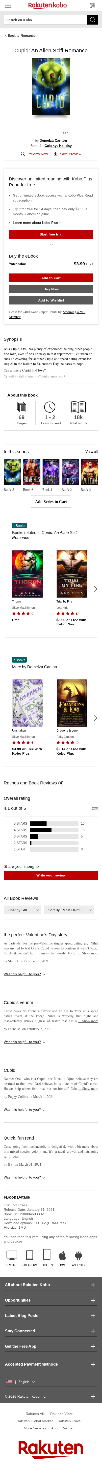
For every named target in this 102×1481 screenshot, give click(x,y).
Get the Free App (20, 1346)
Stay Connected (20, 1331)
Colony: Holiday (58, 146)
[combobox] (22, 910)
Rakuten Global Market (35, 1421)
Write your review (51, 875)
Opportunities (18, 1300)
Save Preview (70, 154)
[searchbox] (51, 20)
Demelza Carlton (53, 140)
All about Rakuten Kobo (27, 1285)
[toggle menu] (8, 5)
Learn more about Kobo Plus (35, 223)
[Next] (95, 589)
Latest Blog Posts (21, 1315)
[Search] (92, 20)
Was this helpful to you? (22, 974)
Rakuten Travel (69, 1421)
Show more (88, 953)
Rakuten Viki (35, 1414)
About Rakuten (63, 1428)
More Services (35, 1428)
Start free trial (51, 234)
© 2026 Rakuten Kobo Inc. (25, 1396)
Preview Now (37, 154)
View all (91, 452)
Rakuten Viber (61, 1414)
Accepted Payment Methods (31, 1364)
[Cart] (92, 5)
